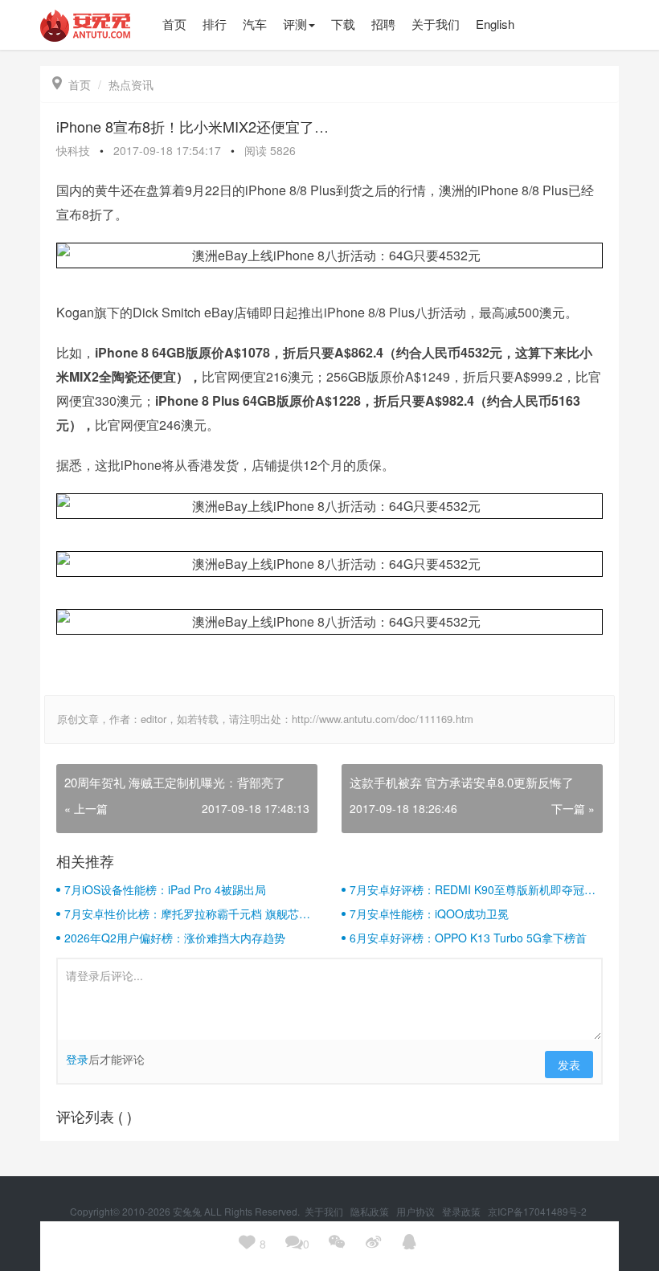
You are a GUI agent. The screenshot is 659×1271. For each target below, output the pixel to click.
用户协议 (416, 1211)
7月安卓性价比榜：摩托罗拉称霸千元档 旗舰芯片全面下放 (187, 913)
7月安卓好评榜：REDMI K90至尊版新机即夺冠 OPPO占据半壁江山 (467, 889)
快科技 (73, 150)
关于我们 (325, 1211)
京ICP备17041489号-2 (537, 1211)
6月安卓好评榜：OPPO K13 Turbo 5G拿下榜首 (468, 938)
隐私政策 (370, 1211)
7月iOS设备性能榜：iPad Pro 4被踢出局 (165, 889)
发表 (569, 1064)
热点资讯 (130, 84)
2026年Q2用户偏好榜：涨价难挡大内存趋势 (174, 938)
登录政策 (462, 1211)
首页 (71, 84)
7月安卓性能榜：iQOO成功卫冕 (429, 913)
